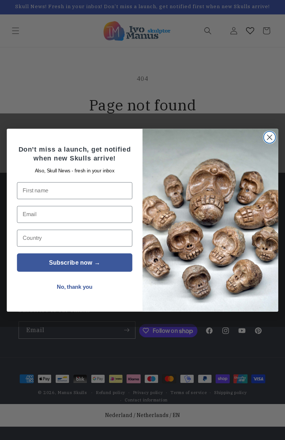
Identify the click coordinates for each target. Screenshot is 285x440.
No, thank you (75, 287)
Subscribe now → (74, 262)
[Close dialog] (269, 137)
